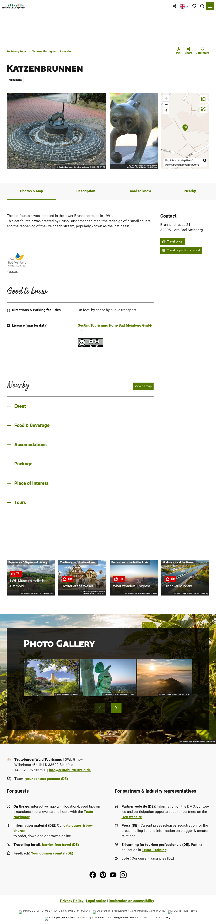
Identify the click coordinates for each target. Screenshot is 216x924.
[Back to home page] (13, 6)
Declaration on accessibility (131, 901)
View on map (143, 386)
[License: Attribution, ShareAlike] (90, 346)
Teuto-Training (154, 850)
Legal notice (96, 901)
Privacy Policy (72, 901)
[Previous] (99, 708)
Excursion (66, 51)
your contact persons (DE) (46, 779)
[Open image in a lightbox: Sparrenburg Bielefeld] (51, 677)
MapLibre (170, 160)
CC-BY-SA (101, 167)
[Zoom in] (166, 98)
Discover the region (43, 51)
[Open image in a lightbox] (56, 131)
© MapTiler (184, 160)
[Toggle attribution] (204, 160)
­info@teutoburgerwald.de (70, 770)
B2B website (132, 817)
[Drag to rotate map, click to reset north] (166, 111)
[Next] (116, 708)
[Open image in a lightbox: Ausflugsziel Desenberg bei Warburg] (164, 677)
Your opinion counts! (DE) (52, 853)
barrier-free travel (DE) (60, 845)
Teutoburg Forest (17, 51)
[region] (185, 131)
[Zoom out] (166, 104)
